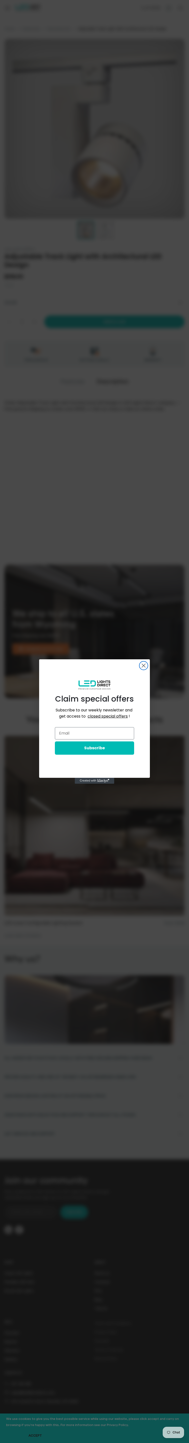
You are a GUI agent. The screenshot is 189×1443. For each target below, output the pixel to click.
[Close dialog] (143, 665)
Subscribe (94, 748)
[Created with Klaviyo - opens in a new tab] (94, 781)
